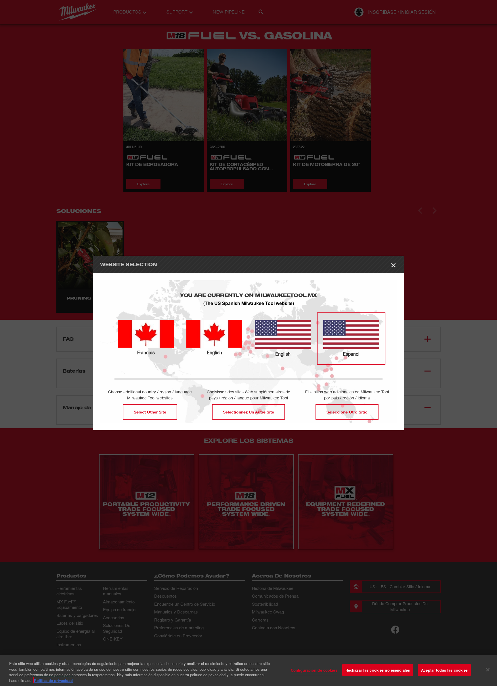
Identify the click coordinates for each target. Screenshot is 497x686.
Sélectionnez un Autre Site (248, 411)
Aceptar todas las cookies (444, 670)
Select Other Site (150, 411)
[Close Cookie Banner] (487, 669)
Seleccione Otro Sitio (347, 411)
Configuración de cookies (314, 670)
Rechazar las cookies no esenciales (377, 670)
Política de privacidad (53, 680)
